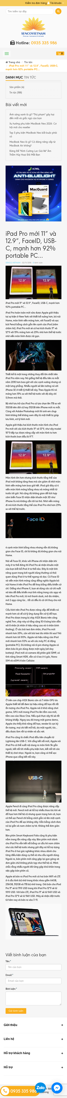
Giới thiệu (10, 1025)
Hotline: (36, 42)
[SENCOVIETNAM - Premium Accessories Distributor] (33, 26)
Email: (9, 975)
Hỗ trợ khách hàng (17, 1053)
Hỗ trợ (8, 1067)
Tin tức (28, 62)
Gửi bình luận (16, 1010)
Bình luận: (11, 988)
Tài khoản (56, 3)
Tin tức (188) (15, 92)
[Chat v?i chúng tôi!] (57, 1088)
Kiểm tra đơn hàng (36, 3)
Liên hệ (9, 1039)
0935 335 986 (23, 1091)
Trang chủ (14, 62)
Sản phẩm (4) (16, 87)
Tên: (8, 961)
